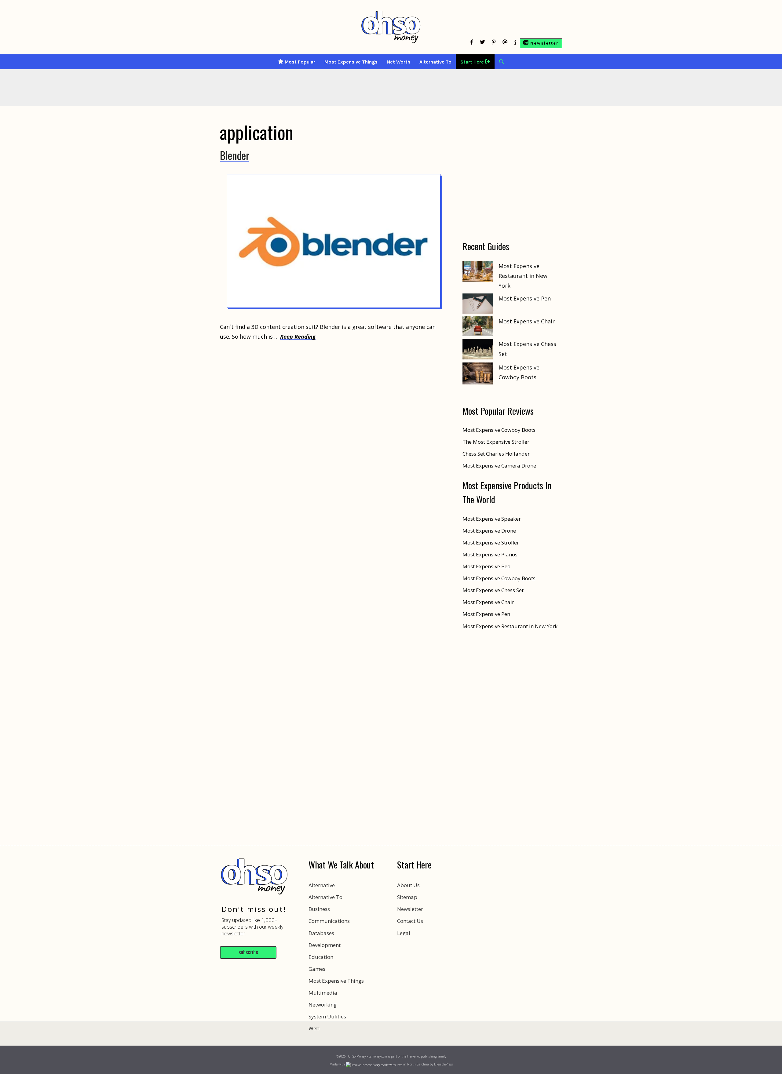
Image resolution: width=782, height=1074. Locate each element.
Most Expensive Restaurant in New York (523, 275)
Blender (234, 155)
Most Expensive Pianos (489, 554)
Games (317, 968)
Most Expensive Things (351, 62)
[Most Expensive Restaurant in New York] (477, 273)
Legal (403, 933)
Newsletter (410, 908)
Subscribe (248, 952)
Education (321, 956)
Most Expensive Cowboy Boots (498, 578)
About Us (408, 885)
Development (325, 944)
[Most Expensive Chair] (477, 327)
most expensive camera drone (499, 465)
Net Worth (398, 62)
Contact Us (410, 920)
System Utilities (327, 1016)
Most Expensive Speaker (491, 518)
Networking (323, 1004)
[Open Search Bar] (502, 61)
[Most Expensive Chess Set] (477, 350)
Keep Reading (298, 336)
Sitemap (407, 897)
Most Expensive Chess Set (493, 590)
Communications (329, 920)
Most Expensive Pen (525, 298)
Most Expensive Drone (489, 530)
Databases (321, 933)
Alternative (322, 885)
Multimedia (323, 992)
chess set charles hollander (496, 453)
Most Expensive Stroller (490, 542)
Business (319, 908)
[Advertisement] (391, 1046)
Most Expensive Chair (527, 321)
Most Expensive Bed (486, 566)
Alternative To (435, 62)
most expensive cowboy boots (498, 429)
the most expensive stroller (495, 441)
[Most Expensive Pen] (477, 304)
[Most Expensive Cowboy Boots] (477, 374)
